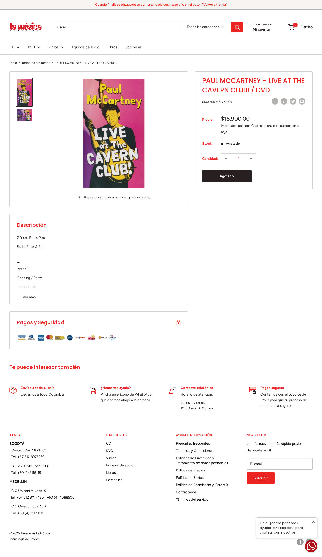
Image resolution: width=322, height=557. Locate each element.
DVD (31, 47)
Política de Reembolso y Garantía (202, 485)
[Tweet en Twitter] (293, 101)
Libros (112, 47)
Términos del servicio (192, 499)
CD (11, 47)
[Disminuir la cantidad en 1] (226, 158)
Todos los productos (36, 63)
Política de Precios (190, 470)
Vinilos (53, 47)
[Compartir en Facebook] (275, 101)
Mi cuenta (261, 29)
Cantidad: (210, 158)
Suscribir (261, 478)
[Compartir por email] (302, 101)
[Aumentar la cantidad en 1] (251, 158)
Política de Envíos (190, 477)
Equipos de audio (85, 47)
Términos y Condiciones (194, 451)
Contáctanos (186, 492)
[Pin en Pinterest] (284, 101)
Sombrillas (133, 47)
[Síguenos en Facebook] (300, 542)
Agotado (227, 176)
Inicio (13, 63)
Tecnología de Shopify (24, 539)
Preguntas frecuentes (193, 443)
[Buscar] (237, 27)
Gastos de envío (263, 126)
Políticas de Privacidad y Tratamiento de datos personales (202, 460)
